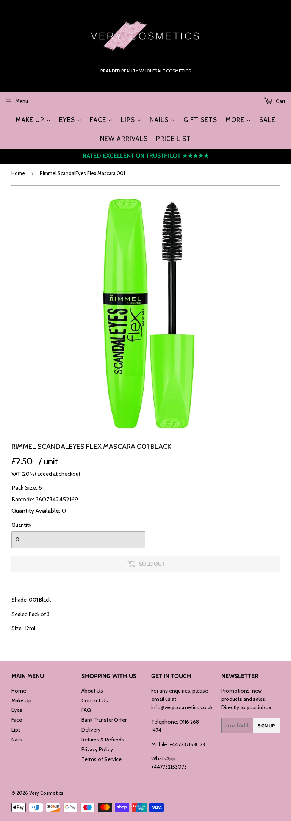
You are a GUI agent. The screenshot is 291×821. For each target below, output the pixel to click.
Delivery (90, 729)
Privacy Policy (97, 749)
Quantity (21, 525)
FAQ (86, 710)
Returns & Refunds (102, 739)
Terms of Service (101, 759)
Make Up (21, 700)
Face (16, 719)
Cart (280, 101)
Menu (21, 101)
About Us (92, 690)
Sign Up (266, 726)
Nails (16, 739)
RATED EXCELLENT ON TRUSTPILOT (146, 155)
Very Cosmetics (46, 793)
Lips (16, 729)
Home (18, 173)
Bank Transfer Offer (104, 719)
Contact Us (94, 700)
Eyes (16, 710)
